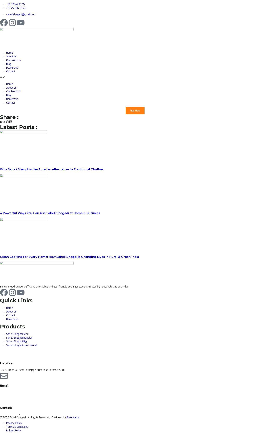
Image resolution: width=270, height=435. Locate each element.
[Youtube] (21, 23)
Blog (8, 64)
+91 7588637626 (31, 414)
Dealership (12, 67)
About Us (11, 56)
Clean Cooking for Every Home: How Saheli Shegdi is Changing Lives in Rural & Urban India (69, 257)
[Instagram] (12, 23)
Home (9, 52)
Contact (10, 71)
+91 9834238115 (9, 414)
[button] (135, 78)
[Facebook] (4, 23)
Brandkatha (73, 417)
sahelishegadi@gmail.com (15, 392)
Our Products (13, 60)
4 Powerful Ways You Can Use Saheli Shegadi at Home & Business (50, 213)
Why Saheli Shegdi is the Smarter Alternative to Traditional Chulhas (51, 169)
